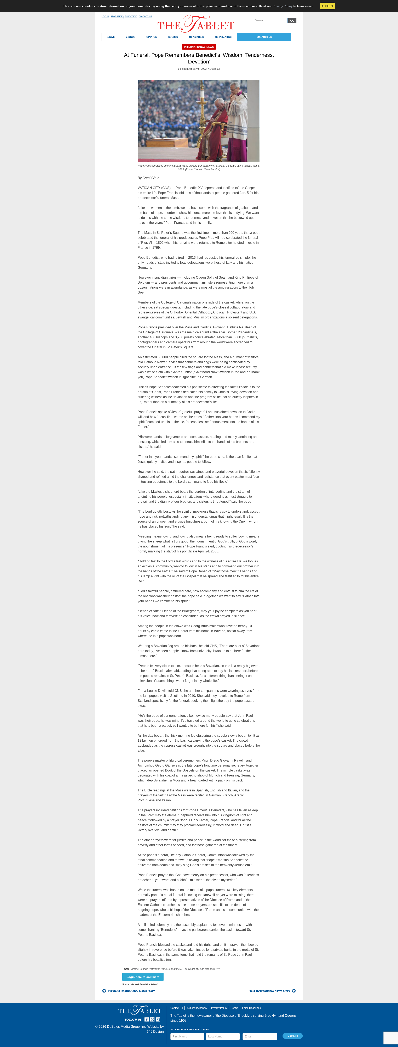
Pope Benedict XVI (171, 969)
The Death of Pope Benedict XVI (201, 969)
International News (199, 47)
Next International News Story (269, 990)
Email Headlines (251, 1008)
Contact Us (145, 16)
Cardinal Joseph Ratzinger (145, 969)
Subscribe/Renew (197, 1008)
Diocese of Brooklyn (236, 1015)
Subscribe (131, 16)
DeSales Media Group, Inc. (127, 1026)
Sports (173, 36)
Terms (234, 1008)
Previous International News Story (131, 990)
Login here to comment (142, 977)
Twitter (153, 1017)
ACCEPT (327, 6)
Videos (130, 36)
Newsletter (223, 36)
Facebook (147, 1017)
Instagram (159, 1017)
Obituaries (196, 36)
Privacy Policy (282, 6)
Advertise (117, 16)
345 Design (155, 1031)
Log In (105, 16)
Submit (292, 1036)
